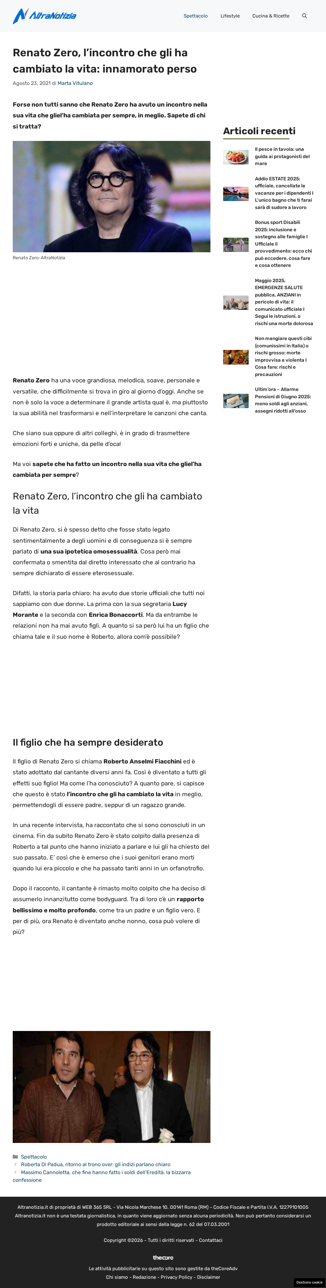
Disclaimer (208, 1277)
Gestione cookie (309, 1282)
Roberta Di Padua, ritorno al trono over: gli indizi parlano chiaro (95, 1164)
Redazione (144, 1277)
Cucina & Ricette (270, 16)
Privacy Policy (176, 1277)
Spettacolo (196, 16)
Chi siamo (117, 1277)
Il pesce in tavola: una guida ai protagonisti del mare (282, 156)
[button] (304, 15)
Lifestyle (230, 16)
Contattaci (211, 1240)
